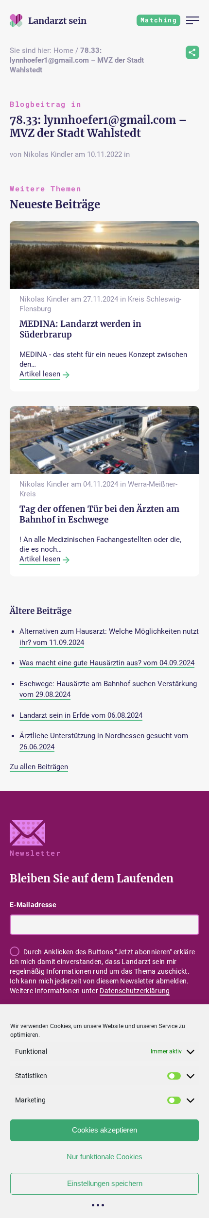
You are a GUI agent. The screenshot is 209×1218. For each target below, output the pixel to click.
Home (63, 50)
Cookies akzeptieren (104, 1130)
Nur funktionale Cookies (104, 1156)
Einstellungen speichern (104, 1183)
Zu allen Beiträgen (39, 766)
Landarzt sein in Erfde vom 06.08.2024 (80, 715)
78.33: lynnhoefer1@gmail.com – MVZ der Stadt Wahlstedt (77, 60)
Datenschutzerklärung (135, 991)
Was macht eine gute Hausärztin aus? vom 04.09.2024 (106, 663)
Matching (158, 20)
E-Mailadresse (33, 905)
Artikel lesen (39, 374)
